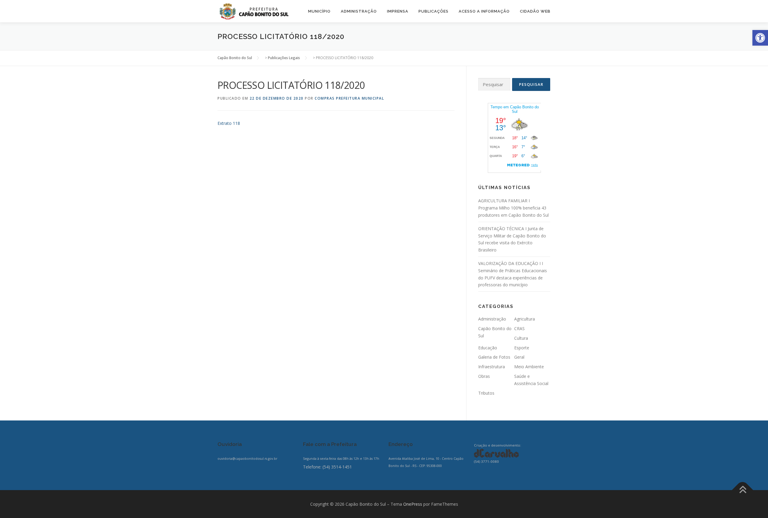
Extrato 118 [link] (229, 123)
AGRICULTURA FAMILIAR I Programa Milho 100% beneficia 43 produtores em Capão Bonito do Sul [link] (513, 208)
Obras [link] (484, 376)
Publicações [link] (433, 11)
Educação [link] (487, 348)
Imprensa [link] (397, 11)
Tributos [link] (486, 393)
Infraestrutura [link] (491, 366)
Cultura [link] (521, 338)
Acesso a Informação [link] (484, 11)
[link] (760, 38)
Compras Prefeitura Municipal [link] (349, 98)
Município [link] (319, 11)
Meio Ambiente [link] (529, 366)
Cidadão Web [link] (535, 11)
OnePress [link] (412, 504)
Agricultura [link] (524, 319)
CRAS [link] (519, 328)
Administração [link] (359, 11)
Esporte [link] (521, 348)
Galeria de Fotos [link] (494, 357)
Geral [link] (519, 357)
